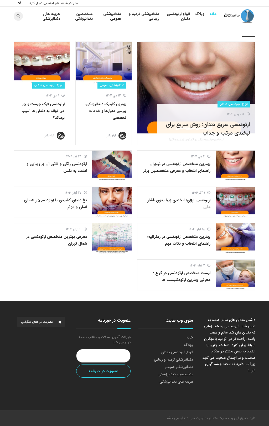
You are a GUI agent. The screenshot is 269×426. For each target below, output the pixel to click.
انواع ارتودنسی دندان (234, 103)
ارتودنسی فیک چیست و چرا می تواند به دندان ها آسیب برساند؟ (43, 111)
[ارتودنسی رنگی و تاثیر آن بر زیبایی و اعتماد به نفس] (112, 166)
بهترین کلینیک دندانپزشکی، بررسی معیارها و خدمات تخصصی (105, 111)
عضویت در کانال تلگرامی (37, 321)
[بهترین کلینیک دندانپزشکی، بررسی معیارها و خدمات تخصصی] (104, 63)
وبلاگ (188, 345)
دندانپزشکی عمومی (112, 85)
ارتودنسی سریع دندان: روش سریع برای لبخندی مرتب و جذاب (208, 128)
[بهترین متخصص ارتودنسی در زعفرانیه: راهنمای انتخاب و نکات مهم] (235, 238)
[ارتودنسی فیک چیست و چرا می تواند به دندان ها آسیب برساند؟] (42, 63)
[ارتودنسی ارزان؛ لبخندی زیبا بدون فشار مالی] (235, 202)
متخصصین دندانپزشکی (175, 374)
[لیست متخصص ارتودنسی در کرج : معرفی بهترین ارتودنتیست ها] (235, 275)
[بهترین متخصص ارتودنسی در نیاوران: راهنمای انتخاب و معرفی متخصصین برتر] (235, 166)
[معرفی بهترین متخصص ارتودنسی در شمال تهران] (112, 238)
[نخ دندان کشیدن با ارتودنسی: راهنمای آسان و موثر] (112, 202)
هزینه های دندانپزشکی (176, 381)
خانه (190, 337)
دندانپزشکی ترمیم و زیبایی (173, 359)
